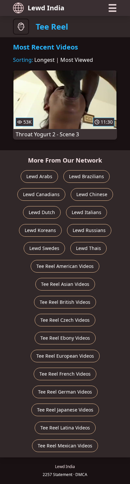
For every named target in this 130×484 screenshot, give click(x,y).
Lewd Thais (88, 248)
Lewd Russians (89, 230)
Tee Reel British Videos (65, 302)
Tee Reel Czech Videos (65, 320)
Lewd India (46, 7)
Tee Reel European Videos (65, 356)
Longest (44, 59)
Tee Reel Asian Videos (65, 284)
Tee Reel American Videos (65, 266)
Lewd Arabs (39, 176)
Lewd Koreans (40, 230)
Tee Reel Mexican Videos (65, 445)
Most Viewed (76, 59)
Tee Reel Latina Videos (65, 427)
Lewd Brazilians (86, 176)
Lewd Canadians (41, 194)
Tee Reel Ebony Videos (65, 338)
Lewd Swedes (44, 248)
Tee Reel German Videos (65, 392)
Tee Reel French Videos (65, 374)
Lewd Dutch (42, 212)
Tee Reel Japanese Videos (65, 410)
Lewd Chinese (91, 194)
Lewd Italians (86, 212)
